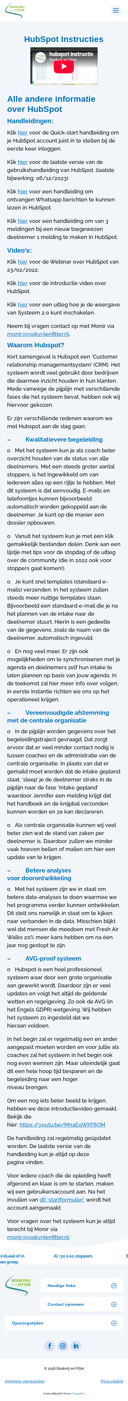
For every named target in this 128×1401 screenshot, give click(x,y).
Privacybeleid (112, 1381)
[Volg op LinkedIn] (76, 1346)
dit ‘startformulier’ (62, 1200)
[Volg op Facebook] (49, 1346)
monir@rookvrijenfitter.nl (38, 334)
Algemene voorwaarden (25, 1381)
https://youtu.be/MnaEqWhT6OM (62, 1125)
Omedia (78, 1394)
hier (23, 132)
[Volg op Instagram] (62, 1346)
